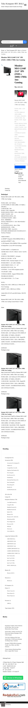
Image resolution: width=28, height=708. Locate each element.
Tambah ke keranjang (20, 167)
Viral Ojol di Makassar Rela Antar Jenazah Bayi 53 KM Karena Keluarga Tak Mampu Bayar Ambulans (13, 639)
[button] (2, 65)
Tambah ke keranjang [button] (5, 704)
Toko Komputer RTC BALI (12, 4)
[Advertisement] (14, 25)
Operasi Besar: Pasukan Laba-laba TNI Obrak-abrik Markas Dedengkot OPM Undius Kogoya (13, 633)
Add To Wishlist (19, 169)
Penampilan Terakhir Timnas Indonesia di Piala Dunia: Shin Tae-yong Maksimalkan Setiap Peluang (13, 627)
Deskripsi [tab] (7, 188)
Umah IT (12, 667)
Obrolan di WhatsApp (14, 678)
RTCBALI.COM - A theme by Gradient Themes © (14, 702)
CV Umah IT (15, 671)
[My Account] (11, 46)
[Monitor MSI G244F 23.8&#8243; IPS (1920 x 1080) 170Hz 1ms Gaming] (14, 316)
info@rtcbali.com (11, 666)
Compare (17, 171)
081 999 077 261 (12, 664)
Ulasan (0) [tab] (7, 190)
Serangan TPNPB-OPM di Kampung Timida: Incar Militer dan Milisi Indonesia (13, 645)
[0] (3, 705)
